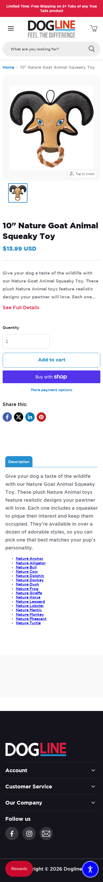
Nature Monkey (30, 614)
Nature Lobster (30, 606)
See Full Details (21, 307)
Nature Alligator (31, 563)
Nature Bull (26, 567)
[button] (90, 869)
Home (8, 67)
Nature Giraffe (29, 593)
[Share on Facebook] (7, 417)
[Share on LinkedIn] (30, 417)
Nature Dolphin (30, 576)
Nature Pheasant (31, 619)
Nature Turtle (28, 623)
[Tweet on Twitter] (18, 417)
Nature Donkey (30, 580)
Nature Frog (27, 589)
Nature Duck (27, 584)
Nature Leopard (30, 601)
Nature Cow (27, 571)
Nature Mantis (29, 610)
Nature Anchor (29, 558)
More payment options (51, 390)
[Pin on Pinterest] (41, 417)
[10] (18, 193)
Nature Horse (28, 597)
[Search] (91, 49)
